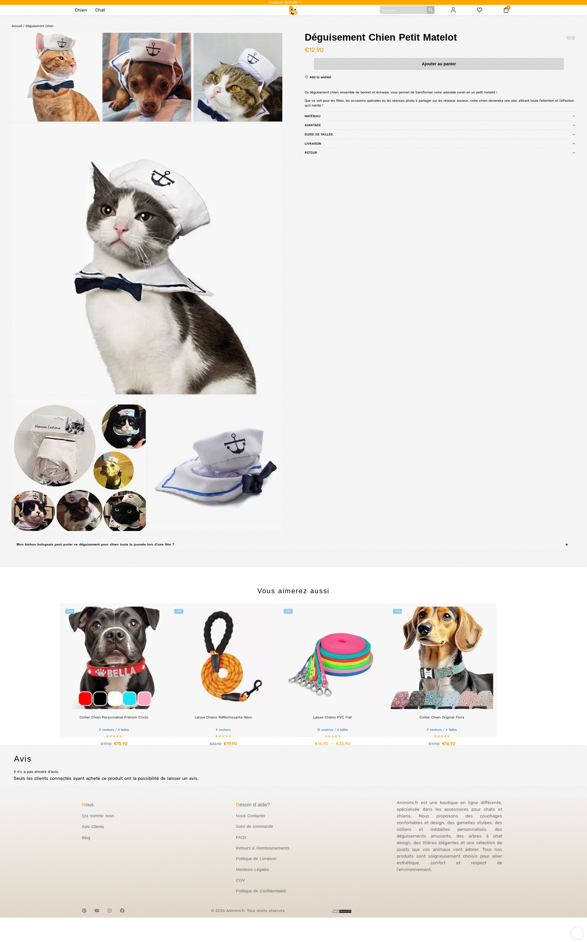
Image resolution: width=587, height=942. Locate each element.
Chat (100, 10)
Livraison (313, 143)
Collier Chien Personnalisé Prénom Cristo (114, 717)
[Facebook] (122, 910)
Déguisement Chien (40, 26)
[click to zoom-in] (147, 259)
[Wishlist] (158, 610)
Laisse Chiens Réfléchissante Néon (223, 717)
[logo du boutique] (293, 10)
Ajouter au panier (439, 64)
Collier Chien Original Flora (442, 717)
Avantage (313, 125)
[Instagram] (109, 910)
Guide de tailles (319, 134)
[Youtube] (96, 910)
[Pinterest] (84, 910)
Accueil (17, 26)
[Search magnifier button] (431, 10)
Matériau (312, 116)
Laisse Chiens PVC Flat (332, 717)
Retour (311, 152)
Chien (81, 10)
